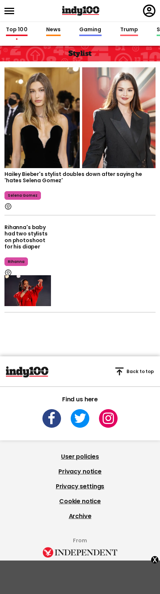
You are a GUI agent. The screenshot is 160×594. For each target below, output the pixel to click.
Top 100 (17, 29)
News (53, 29)
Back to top (140, 371)
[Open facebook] (51, 418)
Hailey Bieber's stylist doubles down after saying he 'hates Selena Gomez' (73, 177)
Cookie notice (80, 501)
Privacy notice (80, 471)
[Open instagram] (108, 418)
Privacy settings (80, 486)
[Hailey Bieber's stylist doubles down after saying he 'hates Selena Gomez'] (80, 116)
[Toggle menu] (11, 11)
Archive (80, 516)
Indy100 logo (81, 10)
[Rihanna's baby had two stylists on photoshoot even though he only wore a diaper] (27, 290)
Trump (129, 29)
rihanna (16, 261)
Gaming (90, 29)
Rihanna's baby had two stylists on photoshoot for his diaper (26, 237)
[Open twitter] (80, 418)
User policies (80, 456)
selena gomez (23, 195)
